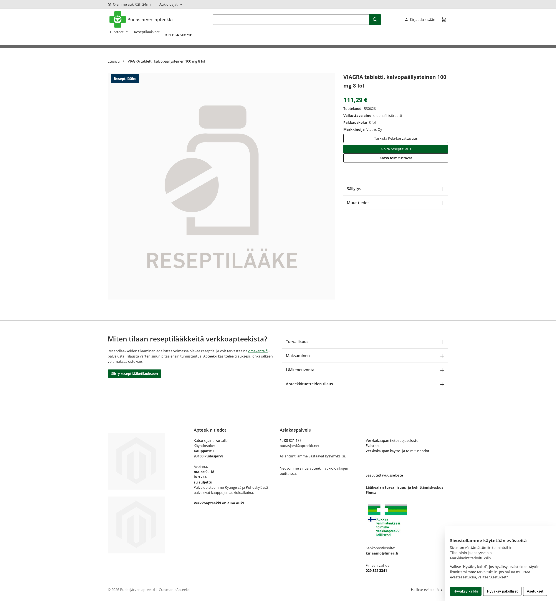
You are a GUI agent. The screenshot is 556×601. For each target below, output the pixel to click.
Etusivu (114, 61)
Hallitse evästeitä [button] (425, 589)
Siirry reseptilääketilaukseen (134, 373)
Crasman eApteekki (174, 589)
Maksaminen (298, 355)
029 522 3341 (376, 570)
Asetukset (535, 591)
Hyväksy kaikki (465, 591)
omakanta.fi (258, 351)
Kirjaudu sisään (422, 19)
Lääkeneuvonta (300, 369)
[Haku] (375, 19)
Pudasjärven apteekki (150, 19)
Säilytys (354, 188)
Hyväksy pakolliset (502, 591)
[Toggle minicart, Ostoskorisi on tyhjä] (443, 19)
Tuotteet (116, 32)
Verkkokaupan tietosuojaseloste (392, 440)
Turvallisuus (297, 341)
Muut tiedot (358, 202)
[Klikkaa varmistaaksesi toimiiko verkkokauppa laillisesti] (407, 520)
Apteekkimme (179, 35)
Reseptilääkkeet (147, 32)
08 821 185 (292, 440)
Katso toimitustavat (396, 158)
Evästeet (373, 445)
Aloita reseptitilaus (396, 149)
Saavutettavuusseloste (384, 475)
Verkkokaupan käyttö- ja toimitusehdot (397, 451)
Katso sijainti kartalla (211, 440)
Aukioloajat (168, 4)
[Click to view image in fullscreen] (221, 186)
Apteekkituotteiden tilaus (309, 383)
